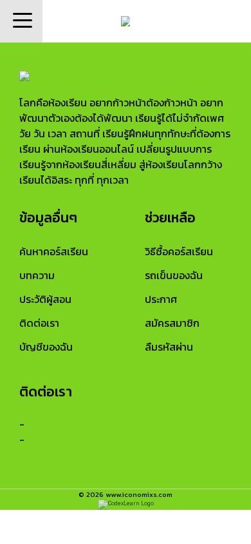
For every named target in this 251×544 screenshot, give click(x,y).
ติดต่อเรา (39, 323)
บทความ (37, 275)
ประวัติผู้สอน (45, 299)
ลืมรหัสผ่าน (169, 347)
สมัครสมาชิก (172, 323)
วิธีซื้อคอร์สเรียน (179, 251)
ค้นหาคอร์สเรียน (53, 251)
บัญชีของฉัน (46, 347)
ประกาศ (161, 299)
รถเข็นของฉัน (174, 275)
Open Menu (21, 21)
